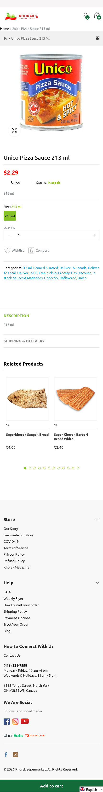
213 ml (10, 216)
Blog (7, 630)
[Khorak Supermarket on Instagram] (15, 755)
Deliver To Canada (72, 268)
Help (8, 582)
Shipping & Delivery (24, 340)
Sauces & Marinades (27, 278)
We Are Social (18, 702)
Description (16, 315)
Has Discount (80, 273)
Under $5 (50, 278)
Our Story (11, 528)
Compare (42, 250)
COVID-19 (11, 541)
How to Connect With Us (29, 646)
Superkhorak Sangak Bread (27, 434)
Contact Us (12, 655)
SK (7, 425)
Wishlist (18, 250)
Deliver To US (27, 273)
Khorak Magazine (16, 567)
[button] (91, 789)
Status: (41, 182)
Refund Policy (14, 560)
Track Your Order (16, 624)
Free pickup (47, 273)
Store (9, 519)
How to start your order (21, 605)
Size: (13, 206)
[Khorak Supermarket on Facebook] (6, 755)
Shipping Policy (15, 611)
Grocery (63, 273)
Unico (81, 278)
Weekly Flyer (13, 598)
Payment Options (17, 618)
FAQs (7, 592)
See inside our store (18, 535)
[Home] (5, 38)
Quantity (9, 227)
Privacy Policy (14, 554)
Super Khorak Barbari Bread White (71, 436)
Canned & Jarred (45, 268)
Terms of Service (16, 548)
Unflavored (67, 278)
